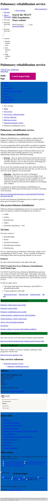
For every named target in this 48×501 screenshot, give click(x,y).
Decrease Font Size (7, 23)
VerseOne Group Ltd (15, 490)
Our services (8, 111)
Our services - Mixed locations (14, 114)
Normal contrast (7, 42)
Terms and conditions (11, 448)
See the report (6, 408)
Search (14, 24)
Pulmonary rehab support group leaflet (13, 305)
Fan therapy (4, 326)
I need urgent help (21, 76)
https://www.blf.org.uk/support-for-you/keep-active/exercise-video (22, 341)
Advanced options (18, 26)
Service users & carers (11, 440)
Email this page (35, 294)
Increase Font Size (7, 30)
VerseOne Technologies (16, 391)
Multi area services (10, 120)
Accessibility (4, 9)
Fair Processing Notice (11, 428)
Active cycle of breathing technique (12, 322)
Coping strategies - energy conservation (13, 319)
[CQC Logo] (6, 397)
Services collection (10, 117)
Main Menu (4, 71)
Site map (7, 12)
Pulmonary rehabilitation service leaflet (13, 312)
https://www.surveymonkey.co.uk (11, 355)
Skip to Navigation (7, 16)
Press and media (9, 434)
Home (6, 109)
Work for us (8, 442)
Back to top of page (10, 294)
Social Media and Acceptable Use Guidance (18, 437)
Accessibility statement (11, 423)
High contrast (7, 55)
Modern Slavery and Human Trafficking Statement (20, 431)
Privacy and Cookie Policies (13, 425)
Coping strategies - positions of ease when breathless (17, 315)
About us (7, 420)
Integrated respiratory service (13, 123)
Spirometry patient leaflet (8, 308)
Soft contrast (7, 49)
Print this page (23, 294)
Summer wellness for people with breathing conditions (18, 329)
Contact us (7, 445)
